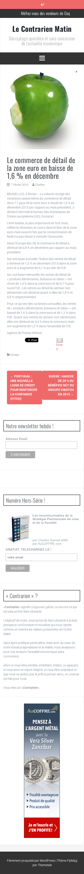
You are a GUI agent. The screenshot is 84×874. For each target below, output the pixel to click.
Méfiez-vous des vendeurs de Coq (45, 13)
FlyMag (72, 860)
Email (59, 347)
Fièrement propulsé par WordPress (31, 860)
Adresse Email (16, 439)
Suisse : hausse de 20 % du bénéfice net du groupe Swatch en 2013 (61, 385)
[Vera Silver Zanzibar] (41, 771)
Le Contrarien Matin (42, 28)
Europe (14, 354)
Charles (40, 184)
